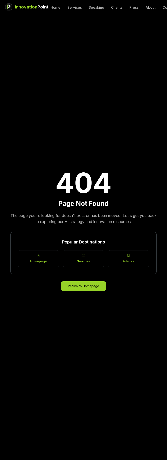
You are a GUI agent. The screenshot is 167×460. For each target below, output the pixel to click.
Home (55, 7)
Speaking (96, 7)
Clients (116, 7)
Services (74, 7)
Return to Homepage (83, 286)
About (150, 7)
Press (134, 7)
